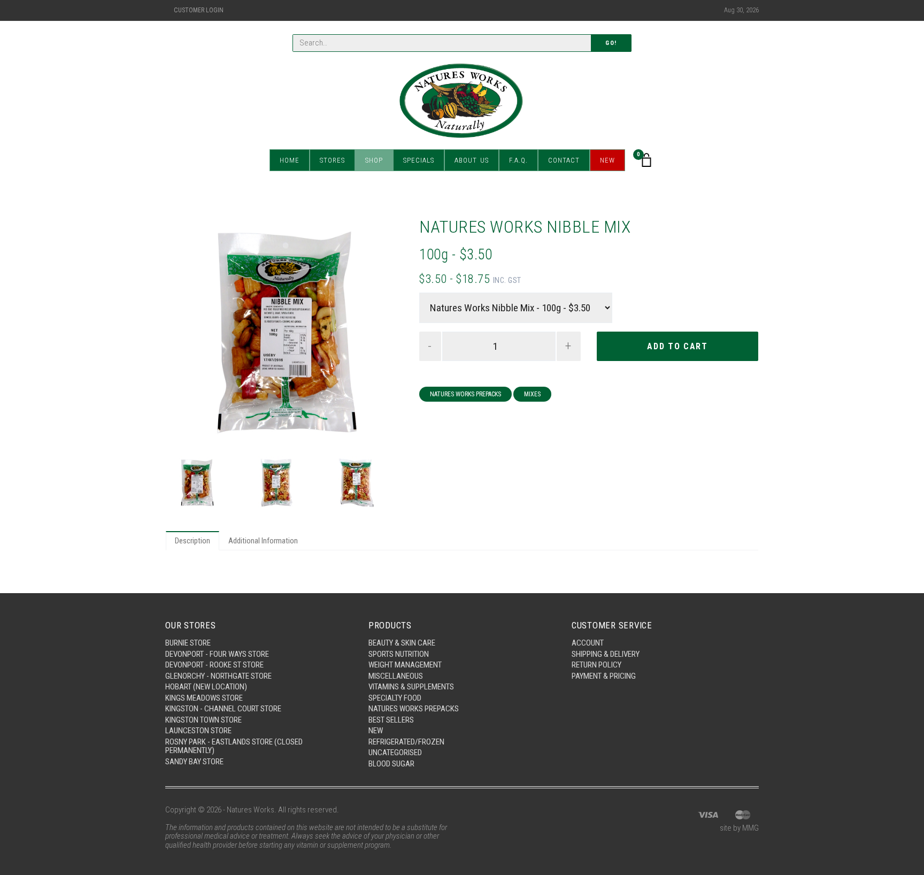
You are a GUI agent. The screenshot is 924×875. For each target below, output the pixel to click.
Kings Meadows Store (204, 698)
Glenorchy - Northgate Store (218, 676)
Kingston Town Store (203, 720)
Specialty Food (394, 698)
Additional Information (263, 541)
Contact (564, 160)
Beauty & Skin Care (401, 643)
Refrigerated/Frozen (406, 742)
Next (385, 333)
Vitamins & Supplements (411, 687)
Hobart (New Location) (206, 687)
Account (588, 643)
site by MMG (739, 828)
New (607, 160)
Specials (418, 160)
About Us (472, 160)
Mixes (532, 394)
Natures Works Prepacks (465, 394)
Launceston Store (198, 730)
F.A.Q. (518, 160)
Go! (611, 43)
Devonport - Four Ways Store (217, 654)
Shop (374, 160)
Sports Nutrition (398, 654)
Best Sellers (391, 720)
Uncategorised (395, 752)
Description (192, 541)
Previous (183, 333)
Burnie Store (188, 643)
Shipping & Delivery (606, 654)
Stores (332, 160)
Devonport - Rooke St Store (214, 665)
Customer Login (199, 10)
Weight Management (405, 665)
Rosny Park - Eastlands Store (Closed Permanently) (234, 746)
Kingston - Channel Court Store (223, 708)
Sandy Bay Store (194, 761)
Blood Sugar (391, 764)
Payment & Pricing (604, 676)
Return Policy (596, 665)
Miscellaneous (395, 676)
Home (289, 160)
